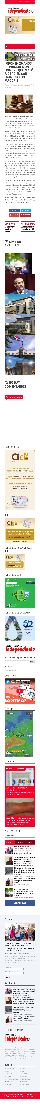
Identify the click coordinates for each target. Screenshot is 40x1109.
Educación (10, 1076)
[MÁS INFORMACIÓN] (20, 29)
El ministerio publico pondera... (10, 229)
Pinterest (26, 215)
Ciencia (9, 1071)
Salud (9, 1084)
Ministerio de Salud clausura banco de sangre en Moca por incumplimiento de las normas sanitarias (24, 871)
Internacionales (12, 1079)
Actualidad (10, 1069)
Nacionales (26, 1079)
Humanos (25, 1076)
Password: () (9, 971)
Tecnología (25, 1084)
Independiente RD (20, 1095)
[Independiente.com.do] (17, 1042)
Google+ (15, 215)
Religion (24, 1082)
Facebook (15, 210)
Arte (23, 1069)
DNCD (24, 1071)
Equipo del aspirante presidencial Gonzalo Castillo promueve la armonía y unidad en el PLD (24, 892)
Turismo (9, 1087)
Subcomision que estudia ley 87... (28, 228)
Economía (25, 1074)
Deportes (10, 1074)
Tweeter (26, 210)
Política (9, 1082)
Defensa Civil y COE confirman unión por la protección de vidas (24, 881)
